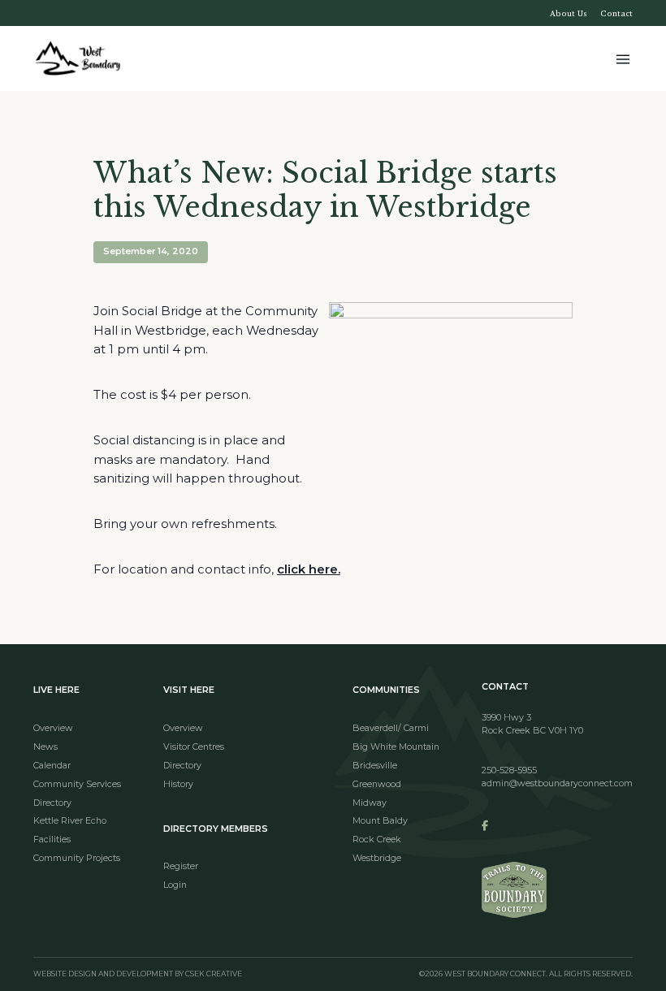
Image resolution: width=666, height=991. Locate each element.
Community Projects (76, 858)
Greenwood (376, 784)
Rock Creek (376, 839)
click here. (308, 569)
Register (180, 866)
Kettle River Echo (69, 821)
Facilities (52, 839)
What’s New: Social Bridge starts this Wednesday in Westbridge (325, 190)
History (178, 784)
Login (175, 885)
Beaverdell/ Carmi (390, 728)
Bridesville (374, 765)
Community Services (77, 784)
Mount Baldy (380, 821)
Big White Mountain (395, 747)
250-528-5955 (509, 770)
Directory (52, 803)
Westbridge (376, 858)
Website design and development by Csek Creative (137, 974)
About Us (568, 13)
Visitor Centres (193, 747)
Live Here (56, 690)
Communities (386, 690)
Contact (616, 13)
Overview (53, 728)
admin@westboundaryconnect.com (557, 783)
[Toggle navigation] (623, 58)
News (45, 747)
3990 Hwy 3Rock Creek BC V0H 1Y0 (532, 724)
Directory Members (215, 829)
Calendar (52, 765)
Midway (369, 803)
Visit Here (188, 690)
